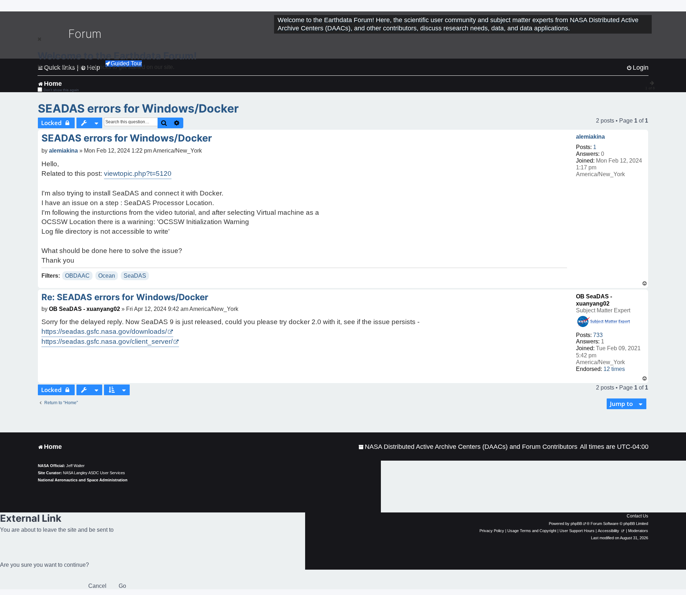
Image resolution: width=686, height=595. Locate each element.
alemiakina (590, 137)
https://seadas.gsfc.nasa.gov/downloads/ (104, 331)
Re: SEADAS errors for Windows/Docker (124, 297)
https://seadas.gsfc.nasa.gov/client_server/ (107, 341)
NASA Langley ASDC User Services (94, 473)
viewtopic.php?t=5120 (138, 173)
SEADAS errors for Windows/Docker (138, 108)
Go (122, 586)
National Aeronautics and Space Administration (83, 480)
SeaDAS (135, 276)
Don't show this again (61, 90)
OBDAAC (77, 276)
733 (598, 335)
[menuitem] (467, 447)
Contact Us (637, 516)
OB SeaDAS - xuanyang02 (84, 309)
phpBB (576, 523)
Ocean (106, 276)
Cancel (97, 586)
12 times (614, 369)
